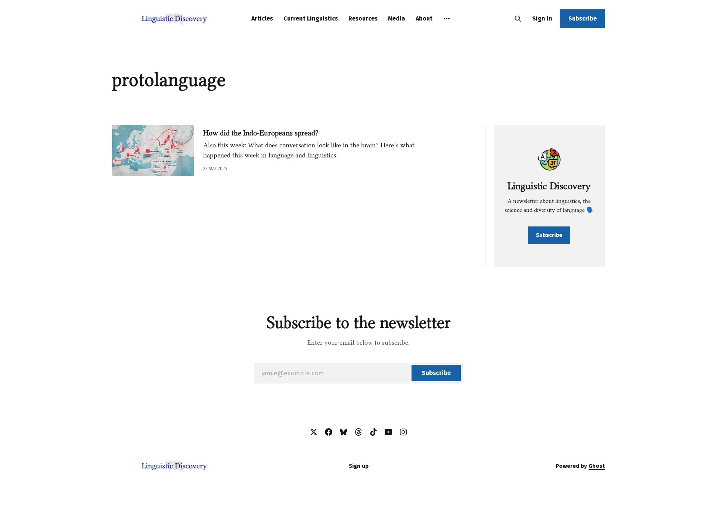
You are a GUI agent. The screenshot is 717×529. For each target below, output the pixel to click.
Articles (262, 18)
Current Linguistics (310, 18)
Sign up (359, 466)
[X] (313, 432)
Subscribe (582, 18)
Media (396, 18)
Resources (363, 18)
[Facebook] (328, 432)
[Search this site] (518, 19)
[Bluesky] (343, 432)
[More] (447, 19)
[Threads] (358, 432)
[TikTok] (373, 432)
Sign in (542, 18)
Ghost (597, 466)
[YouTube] (388, 432)
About (424, 18)
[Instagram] (403, 432)
